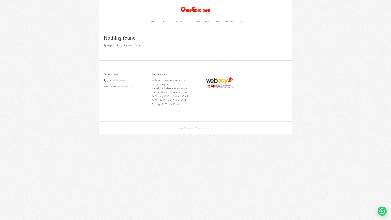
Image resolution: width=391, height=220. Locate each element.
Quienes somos (202, 21)
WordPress (209, 128)
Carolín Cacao (181, 21)
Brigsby (192, 128)
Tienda (165, 21)
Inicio (153, 21)
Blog (217, 21)
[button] (382, 211)
